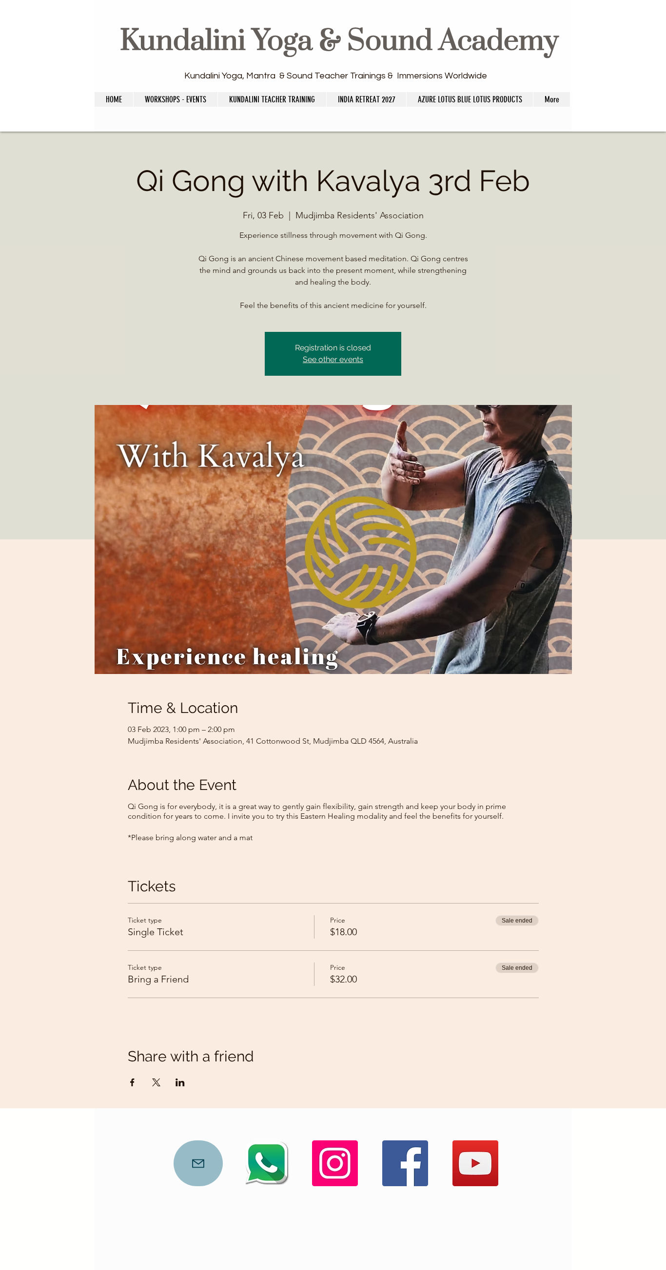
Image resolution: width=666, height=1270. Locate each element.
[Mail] (198, 1163)
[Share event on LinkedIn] (180, 1082)
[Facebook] (405, 1163)
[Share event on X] (156, 1082)
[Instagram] (335, 1163)
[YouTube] (475, 1163)
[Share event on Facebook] (132, 1082)
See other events (333, 359)
